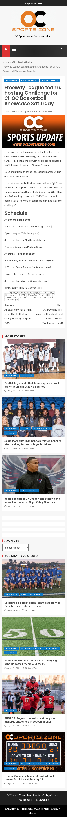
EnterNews (48, 808)
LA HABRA (49, 293)
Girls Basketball (50, 81)
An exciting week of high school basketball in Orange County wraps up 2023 (18, 314)
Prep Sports (33, 795)
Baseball (25, 429)
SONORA (32, 295)
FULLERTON (35, 293)
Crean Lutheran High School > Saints (39, 648)
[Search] (62, 49)
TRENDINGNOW (13, 297)
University (36, 297)
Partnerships (42, 799)
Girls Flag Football (31, 595)
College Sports (50, 795)
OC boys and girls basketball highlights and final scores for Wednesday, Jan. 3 (49, 314)
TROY (26, 297)
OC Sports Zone (14, 112)
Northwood (10, 295)
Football (11, 433)
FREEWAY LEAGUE (19, 293)
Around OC (11, 375)
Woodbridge (11, 299)
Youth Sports (25, 799)
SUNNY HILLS (45, 295)
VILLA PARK (49, 297)
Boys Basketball (29, 81)
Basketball (11, 81)
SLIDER (22, 295)
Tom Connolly (30, 610)
